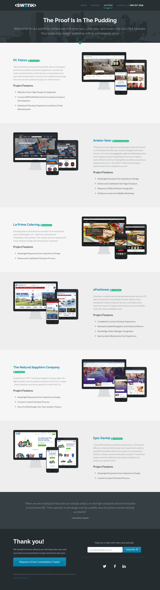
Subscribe (131, 549)
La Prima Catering (32, 224)
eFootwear (107, 289)
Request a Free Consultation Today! (39, 561)
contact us (129, 5)
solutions (95, 5)
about (83, 5)
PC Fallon (26, 60)
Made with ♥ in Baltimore (21, 578)
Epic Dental (107, 438)
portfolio (108, 5)
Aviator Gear (110, 140)
